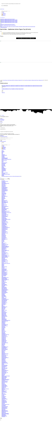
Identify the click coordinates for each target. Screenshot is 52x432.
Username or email (2, 137)
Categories (3, 154)
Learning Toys (4, 298)
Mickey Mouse (4, 307)
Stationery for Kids (4, 377)
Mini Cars (3, 309)
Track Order (3, 173)
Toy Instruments (4, 396)
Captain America (4, 213)
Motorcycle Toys (4, 314)
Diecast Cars (3, 238)
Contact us (3, 157)
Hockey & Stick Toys (4, 274)
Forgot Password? (4, 160)
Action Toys (3, 184)
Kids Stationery (4, 293)
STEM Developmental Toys (5, 379)
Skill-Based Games (4, 362)
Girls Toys (3, 267)
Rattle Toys (3, 344)
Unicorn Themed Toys (5, 406)
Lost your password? (3, 141)
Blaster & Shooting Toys (5, 206)
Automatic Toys (4, 194)
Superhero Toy (4, 386)
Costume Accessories (5, 229)
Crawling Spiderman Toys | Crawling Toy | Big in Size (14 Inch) (12, 88)
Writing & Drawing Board (5, 413)
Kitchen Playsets (4, 296)
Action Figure (26, 80)
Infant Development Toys (5, 277)
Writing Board (4, 414)
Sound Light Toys (4, 366)
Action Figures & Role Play (11, 80)
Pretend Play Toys (4, 335)
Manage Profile (4, 163)
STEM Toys (3, 380)
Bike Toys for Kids (4, 205)
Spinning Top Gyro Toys (5, 370)
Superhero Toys (4, 387)
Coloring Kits (3, 225)
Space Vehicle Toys (4, 368)
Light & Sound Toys (4, 300)
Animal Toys (3, 191)
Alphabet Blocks (4, 188)
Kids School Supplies (5, 292)
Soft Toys (3, 364)
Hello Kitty (3, 271)
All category (3, 180)
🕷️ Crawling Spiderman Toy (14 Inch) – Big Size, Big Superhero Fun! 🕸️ (11, 176)
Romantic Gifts (4, 358)
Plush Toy (3, 330)
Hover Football (4, 275)
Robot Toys (3, 352)
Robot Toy (3, 351)
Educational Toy (4, 247)
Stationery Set (4, 378)
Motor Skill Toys (4, 313)
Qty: (2, 91)
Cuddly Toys (3, 233)
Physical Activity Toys (5, 325)
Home (2, 150)
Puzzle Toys (3, 343)
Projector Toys (4, 338)
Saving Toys (3, 360)
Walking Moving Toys (5, 410)
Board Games (4, 207)
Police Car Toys (4, 331)
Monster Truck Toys (4, 312)
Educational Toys (4, 248)
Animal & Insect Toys (4, 189)
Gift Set (3, 264)
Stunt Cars (3, 382)
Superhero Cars (4, 384)
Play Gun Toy (3, 327)
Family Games (4, 253)
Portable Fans (4, 333)
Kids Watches (4, 295)
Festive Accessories (4, 256)
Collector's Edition (4, 224)
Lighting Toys (3, 303)
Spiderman (16, 80)
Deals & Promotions (4, 158)
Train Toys (3, 399)
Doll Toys (3, 241)
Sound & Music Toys (4, 365)
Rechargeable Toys (4, 347)
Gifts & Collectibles (4, 266)
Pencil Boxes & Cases (5, 324)
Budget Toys (3, 210)
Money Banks (4, 311)
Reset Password (4, 168)
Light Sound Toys (4, 301)
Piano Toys (3, 326)
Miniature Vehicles (4, 310)
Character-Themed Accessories (6, 219)
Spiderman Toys (20, 80)
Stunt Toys (3, 383)
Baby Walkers (4, 198)
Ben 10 (3, 203)
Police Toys (3, 332)
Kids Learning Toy (4, 288)
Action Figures (5, 80)
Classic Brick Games (4, 221)
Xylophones (3, 416)
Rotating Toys (4, 359)
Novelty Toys (3, 318)
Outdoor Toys (3, 322)
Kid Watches (3, 283)
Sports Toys (3, 374)
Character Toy (4, 217)
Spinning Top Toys (4, 371)
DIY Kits (3, 240)
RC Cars (3, 345)
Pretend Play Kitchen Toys (5, 334)
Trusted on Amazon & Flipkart (6, 174)
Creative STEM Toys (4, 231)
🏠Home (3, 145)
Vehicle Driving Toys (4, 408)
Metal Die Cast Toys (4, 306)
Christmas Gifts (4, 220)
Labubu (3, 297)
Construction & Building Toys (6, 227)
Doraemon (3, 243)
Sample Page (4, 169)
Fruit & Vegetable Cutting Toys (6, 263)
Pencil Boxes (3, 323)
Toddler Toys (3, 393)
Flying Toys (3, 258)
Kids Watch (3, 294)
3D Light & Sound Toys (5, 181)
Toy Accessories (4, 394)
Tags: (23, 80)
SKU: (43, 80)
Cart (2, 153)
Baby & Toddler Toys (4, 196)
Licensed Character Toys (5, 299)
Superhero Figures (4, 385)
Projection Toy (4, 337)
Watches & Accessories (5, 411)
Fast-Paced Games (4, 255)
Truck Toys (3, 403)
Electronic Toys (4, 251)
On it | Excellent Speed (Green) (6, 320)
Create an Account (4, 136)
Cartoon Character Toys (5, 214)
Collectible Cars (4, 223)
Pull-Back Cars (4, 341)
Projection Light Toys (4, 336)
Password (1, 139)
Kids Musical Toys (4, 290)
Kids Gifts (3, 286)
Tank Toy (3, 390)
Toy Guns (3, 395)
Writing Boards (4, 415)
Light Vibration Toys (4, 302)
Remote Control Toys (4, 349)
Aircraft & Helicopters (5, 187)
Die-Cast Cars (4, 236)
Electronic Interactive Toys (5, 250)
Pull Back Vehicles (4, 340)
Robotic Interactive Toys (5, 353)
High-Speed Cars (4, 272)
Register (3, 167)
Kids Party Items (4, 291)
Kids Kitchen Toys (4, 287)
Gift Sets (3, 265)
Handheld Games (4, 269)
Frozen (3, 262)
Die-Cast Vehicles (4, 237)
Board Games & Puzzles (5, 208)
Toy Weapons (4, 397)
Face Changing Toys (4, 252)
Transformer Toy (4, 400)
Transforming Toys (4, 402)
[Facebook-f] (1, 7)
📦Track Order (4, 147)
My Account (3, 165)
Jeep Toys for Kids (4, 282)
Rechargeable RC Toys (5, 346)
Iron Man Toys (4, 281)
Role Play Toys (4, 355)
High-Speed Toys (4, 273)
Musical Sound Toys (4, 316)
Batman (3, 199)
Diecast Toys (3, 239)
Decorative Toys (4, 235)
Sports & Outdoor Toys (5, 372)
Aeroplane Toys (4, 186)
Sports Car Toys (4, 373)
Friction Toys (3, 261)
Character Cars (4, 215)
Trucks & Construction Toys (5, 404)
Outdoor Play (3, 321)
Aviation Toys (3, 195)
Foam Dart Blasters (4, 259)
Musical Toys (3, 317)
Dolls (2, 242)
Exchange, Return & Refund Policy (6, 159)
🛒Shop (3, 146)
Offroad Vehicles (4, 319)
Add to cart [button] (3, 92)
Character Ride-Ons (4, 216)
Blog (2, 152)
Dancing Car (3, 234)
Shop (2, 171)
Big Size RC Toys (4, 204)
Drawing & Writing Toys (5, 244)
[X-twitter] (3, 7)
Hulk (2, 276)
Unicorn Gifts (3, 405)
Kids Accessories (4, 284)
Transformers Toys (4, 401)
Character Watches (4, 218)
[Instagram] (5, 7)
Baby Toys (3, 197)
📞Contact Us (4, 149)
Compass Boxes (4, 226)
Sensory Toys (3, 361)
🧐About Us (3, 148)
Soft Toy (3, 363)
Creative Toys (4, 232)
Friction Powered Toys (5, 260)
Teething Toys (4, 391)
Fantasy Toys (3, 254)
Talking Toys (3, 389)
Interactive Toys (4, 280)
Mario (2, 305)
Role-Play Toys (4, 356)
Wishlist (3, 175)
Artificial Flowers (4, 193)
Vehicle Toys (3, 409)
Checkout (3, 156)
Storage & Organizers (5, 381)
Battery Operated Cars (5, 201)
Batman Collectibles (4, 200)
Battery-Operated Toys (5, 202)
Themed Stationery (4, 392)
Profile (3, 166)
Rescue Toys (3, 350)
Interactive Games (4, 278)
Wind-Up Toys (4, 412)
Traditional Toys (4, 398)
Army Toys (3, 192)
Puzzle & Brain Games (5, 342)
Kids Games (3, 285)
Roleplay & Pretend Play (5, 357)
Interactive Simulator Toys (5, 279)
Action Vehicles (4, 185)
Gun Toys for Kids (4, 268)
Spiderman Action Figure (34, 80)
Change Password (4, 155)
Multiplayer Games (4, 315)
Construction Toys (4, 228)
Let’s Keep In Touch (4, 162)
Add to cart (2, 36)
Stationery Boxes (4, 376)
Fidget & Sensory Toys (5, 257)
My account (3, 164)
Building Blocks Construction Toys (6, 212)
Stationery (3, 375)
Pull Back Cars (4, 339)
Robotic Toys (3, 354)
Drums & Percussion (4, 245)
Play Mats (3, 328)
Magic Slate (3, 304)
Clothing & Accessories (5, 222)
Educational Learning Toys (5, 246)
